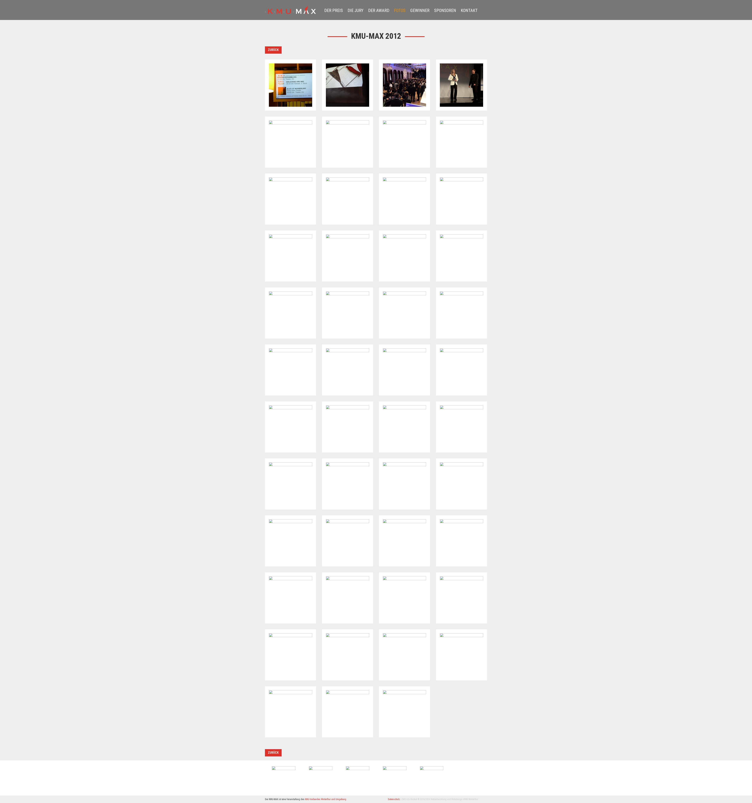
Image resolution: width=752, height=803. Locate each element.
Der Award (378, 10)
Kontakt (469, 10)
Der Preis (333, 10)
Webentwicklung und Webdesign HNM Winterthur (454, 799)
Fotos (400, 10)
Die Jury (355, 10)
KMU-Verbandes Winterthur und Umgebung (325, 799)
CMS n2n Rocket (409, 799)
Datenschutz (394, 799)
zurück (273, 50)
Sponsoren (445, 10)
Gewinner (419, 10)
